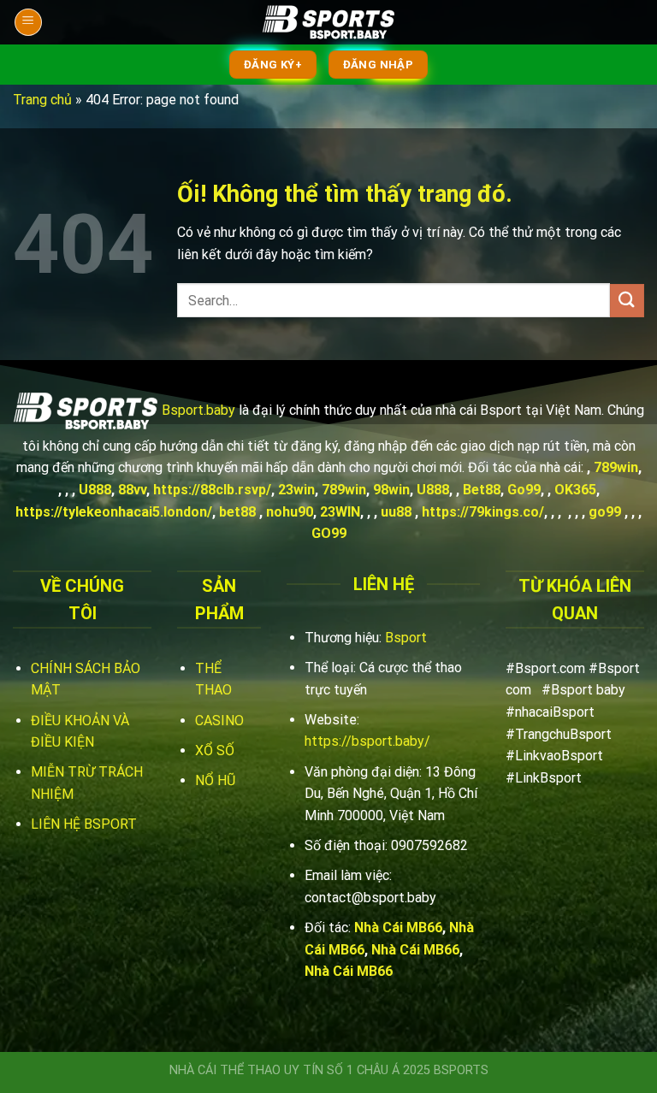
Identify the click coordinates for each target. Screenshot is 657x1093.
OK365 (575, 490)
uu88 (396, 512)
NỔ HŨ (215, 780)
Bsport (406, 637)
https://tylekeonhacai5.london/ (113, 512)
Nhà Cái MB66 (398, 927)
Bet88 (481, 490)
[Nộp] (627, 300)
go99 (605, 512)
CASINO (219, 720)
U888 (95, 490)
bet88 (237, 512)
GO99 (328, 533)
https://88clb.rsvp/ (212, 490)
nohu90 (289, 512)
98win (391, 490)
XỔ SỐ (214, 750)
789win (616, 467)
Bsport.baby (198, 410)
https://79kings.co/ (483, 512)
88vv (132, 490)
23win (296, 490)
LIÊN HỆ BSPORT (84, 824)
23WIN (340, 512)
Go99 (524, 490)
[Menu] (28, 22)
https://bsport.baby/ (367, 741)
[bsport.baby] (328, 22)
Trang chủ (42, 100)
